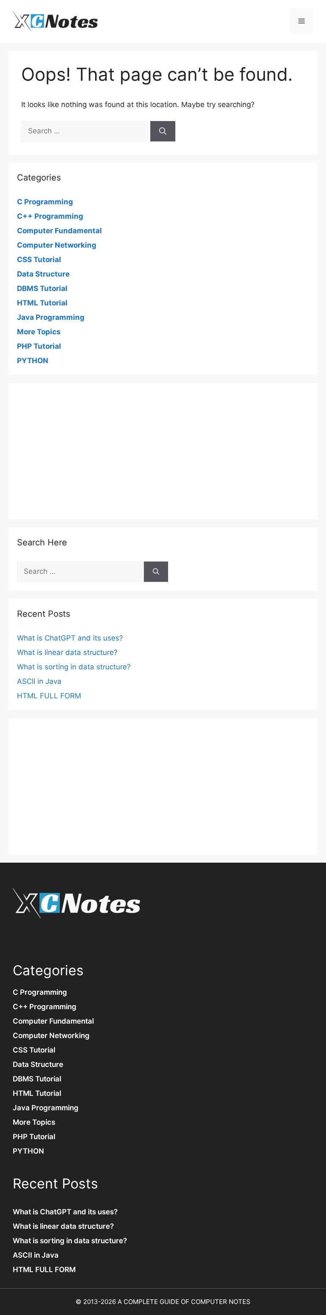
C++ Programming (50, 216)
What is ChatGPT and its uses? (70, 638)
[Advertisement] (163, 451)
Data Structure (43, 274)
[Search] (162, 131)
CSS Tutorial (39, 259)
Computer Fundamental (59, 230)
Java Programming (50, 317)
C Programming (45, 202)
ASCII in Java (39, 681)
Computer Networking (56, 245)
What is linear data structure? (67, 652)
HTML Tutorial (42, 303)
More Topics (39, 331)
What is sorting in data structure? (74, 667)
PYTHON (32, 360)
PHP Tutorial (39, 346)
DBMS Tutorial (42, 288)
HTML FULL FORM (49, 695)
